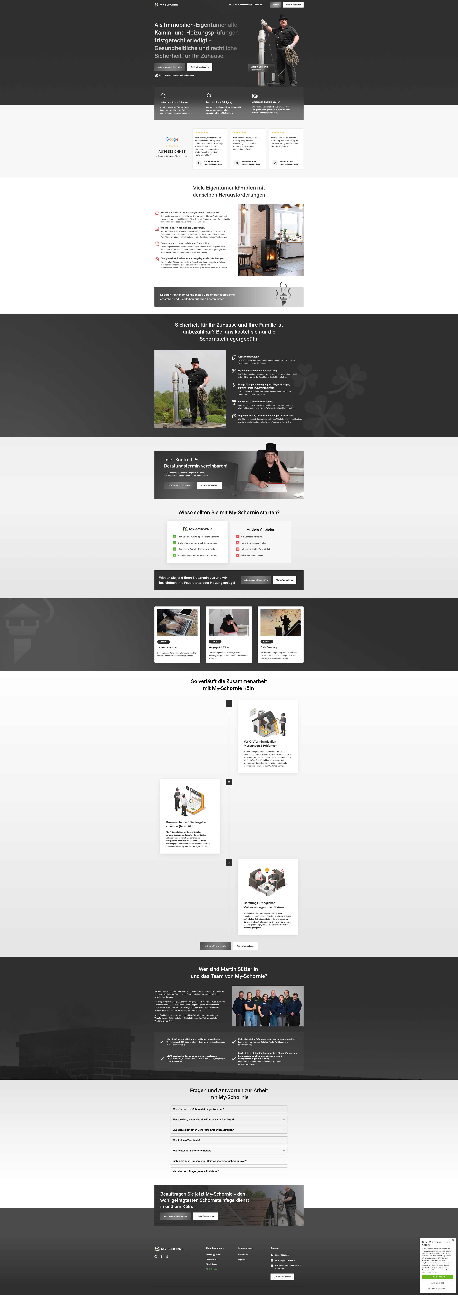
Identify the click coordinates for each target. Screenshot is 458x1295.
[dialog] (438, 1265)
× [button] (453, 1240)
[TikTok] (168, 1256)
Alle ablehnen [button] (438, 1283)
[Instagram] (156, 1256)
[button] (437, 1288)
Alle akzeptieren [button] (438, 1277)
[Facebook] (162, 1256)
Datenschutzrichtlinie (429, 1272)
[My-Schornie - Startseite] (166, 5)
